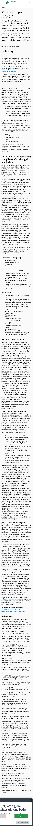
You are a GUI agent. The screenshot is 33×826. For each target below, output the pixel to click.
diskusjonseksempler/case (9, 71)
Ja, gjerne (21, 816)
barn (6, 599)
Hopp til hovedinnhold (7, 1)
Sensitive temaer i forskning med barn (13, 611)
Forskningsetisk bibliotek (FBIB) (20, 60)
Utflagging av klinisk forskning (10, 609)
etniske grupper (13, 599)
